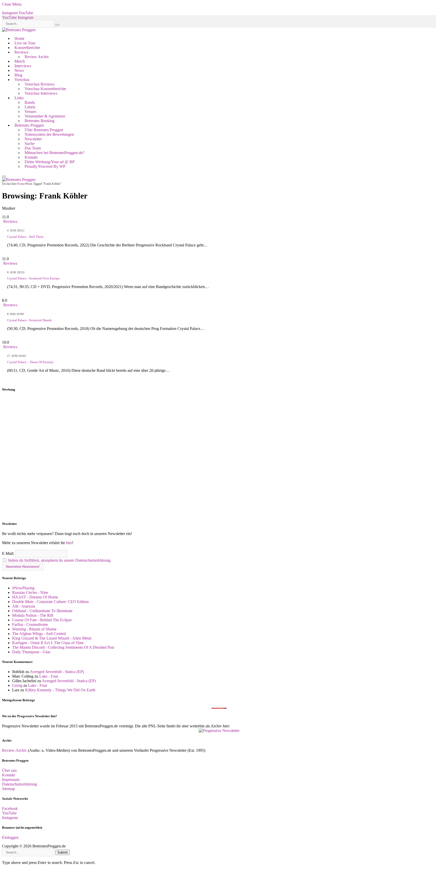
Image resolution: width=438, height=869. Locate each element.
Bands (30, 102)
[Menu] (4, 176)
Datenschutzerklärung (19, 784)
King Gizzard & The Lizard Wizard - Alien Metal (51, 638)
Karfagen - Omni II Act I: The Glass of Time (48, 643)
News (19, 70)
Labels (30, 107)
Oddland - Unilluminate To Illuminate (42, 611)
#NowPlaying (23, 588)
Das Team (33, 148)
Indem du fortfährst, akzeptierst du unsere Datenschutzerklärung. (59, 560)
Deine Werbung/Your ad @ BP (50, 162)
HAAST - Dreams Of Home (35, 597)
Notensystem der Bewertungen (49, 134)
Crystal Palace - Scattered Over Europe (33, 278)
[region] (219, 456)
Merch (19, 61)
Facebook (10, 808)
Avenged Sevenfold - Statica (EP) (57, 672)
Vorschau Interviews (41, 93)
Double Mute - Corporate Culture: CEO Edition (50, 601)
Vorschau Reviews (39, 84)
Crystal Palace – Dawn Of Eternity (30, 362)
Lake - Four (48, 676)
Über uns (9, 770)
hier (69, 543)
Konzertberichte (27, 47)
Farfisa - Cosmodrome (30, 624)
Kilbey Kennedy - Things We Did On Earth (60, 690)
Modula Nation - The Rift (32, 615)
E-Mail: (8, 553)
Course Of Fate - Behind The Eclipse (42, 620)
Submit (62, 852)
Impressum (11, 779)
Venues (30, 111)
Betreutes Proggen (29, 125)
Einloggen (10, 837)
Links (19, 98)
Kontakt (31, 157)
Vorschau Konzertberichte (45, 89)
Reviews (21, 52)
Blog (18, 75)
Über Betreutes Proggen (44, 130)
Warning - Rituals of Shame (34, 629)
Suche (29, 143)
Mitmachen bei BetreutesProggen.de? (54, 153)
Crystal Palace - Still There (25, 237)
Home (19, 38)
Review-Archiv (14, 750)
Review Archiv (37, 57)
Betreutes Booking (39, 121)
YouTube (9, 813)
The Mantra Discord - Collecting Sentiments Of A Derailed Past (63, 647)
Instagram (10, 817)
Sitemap (8, 789)
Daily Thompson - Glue (31, 652)
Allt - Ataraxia (23, 606)
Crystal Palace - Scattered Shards (29, 320)
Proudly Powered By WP (45, 166)
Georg (17, 685)
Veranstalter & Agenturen (45, 116)
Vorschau (21, 79)
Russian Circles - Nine (30, 592)
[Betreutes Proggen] (18, 30)
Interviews (22, 66)
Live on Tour (24, 43)
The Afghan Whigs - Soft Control (39, 633)
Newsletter (33, 139)
